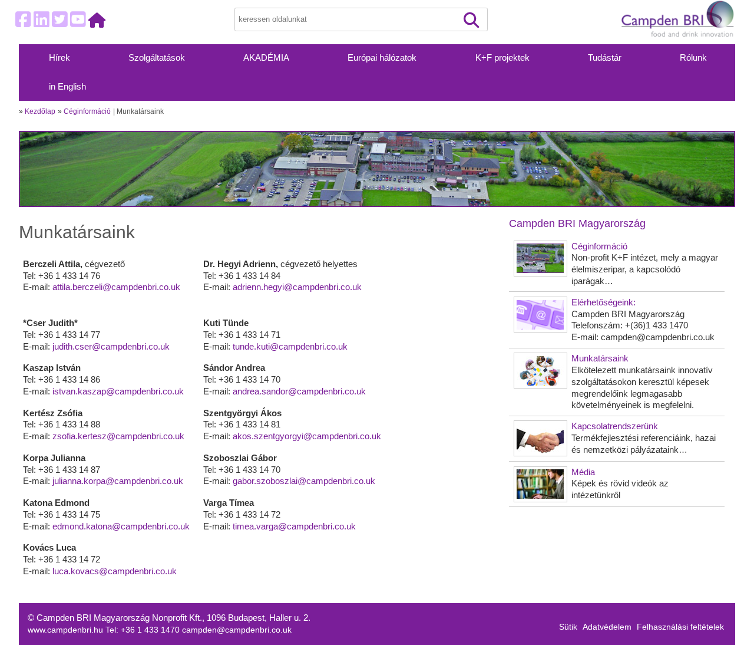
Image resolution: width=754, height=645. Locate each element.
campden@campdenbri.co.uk (237, 630)
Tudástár (604, 57)
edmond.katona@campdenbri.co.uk (121, 526)
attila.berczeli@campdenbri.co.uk (116, 287)
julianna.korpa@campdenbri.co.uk (117, 481)
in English (67, 86)
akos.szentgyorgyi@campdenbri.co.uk (307, 436)
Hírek (59, 57)
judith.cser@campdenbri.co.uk (111, 346)
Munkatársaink (600, 358)
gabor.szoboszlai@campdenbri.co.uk (304, 481)
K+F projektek (502, 57)
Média (583, 472)
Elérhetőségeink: (603, 302)
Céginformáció (87, 111)
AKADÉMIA (266, 57)
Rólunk (693, 57)
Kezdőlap (40, 111)
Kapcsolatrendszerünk (614, 426)
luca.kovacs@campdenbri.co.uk (114, 571)
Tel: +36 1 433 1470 (143, 630)
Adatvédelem (607, 627)
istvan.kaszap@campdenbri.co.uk (118, 391)
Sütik (568, 627)
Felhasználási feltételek (680, 627)
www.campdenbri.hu (66, 630)
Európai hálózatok (382, 57)
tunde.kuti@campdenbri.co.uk (290, 346)
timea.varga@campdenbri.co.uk (294, 526)
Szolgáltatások (156, 57)
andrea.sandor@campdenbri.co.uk (299, 391)
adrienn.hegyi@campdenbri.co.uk (297, 287)
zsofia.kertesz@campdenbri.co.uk (118, 436)
